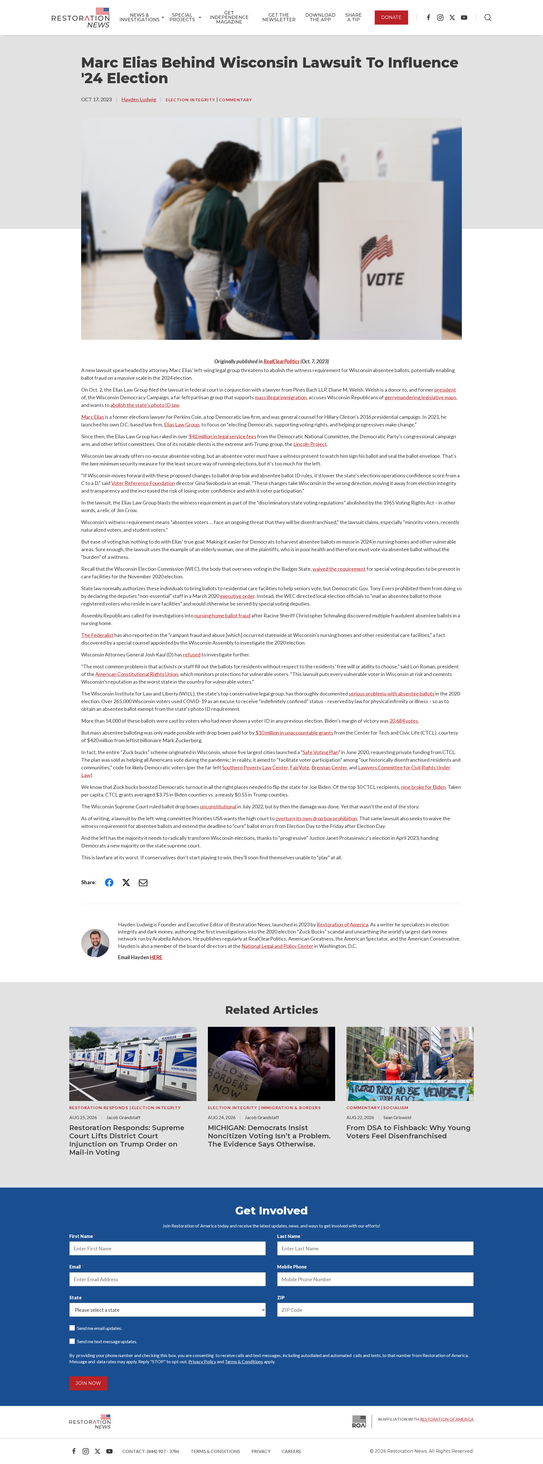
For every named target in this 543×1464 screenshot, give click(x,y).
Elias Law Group (181, 424)
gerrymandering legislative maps (420, 397)
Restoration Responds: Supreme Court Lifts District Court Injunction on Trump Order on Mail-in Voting (126, 1140)
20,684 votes (403, 721)
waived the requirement (339, 569)
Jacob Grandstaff (123, 1117)
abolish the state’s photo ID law (144, 405)
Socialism (395, 1107)
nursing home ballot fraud (222, 615)
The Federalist (97, 635)
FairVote (299, 767)
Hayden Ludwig (138, 99)
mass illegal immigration (281, 397)
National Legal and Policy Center (277, 946)
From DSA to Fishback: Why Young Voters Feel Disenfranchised (408, 1132)
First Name (81, 1236)
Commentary (235, 99)
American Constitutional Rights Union (136, 674)
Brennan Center (329, 767)
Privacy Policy (202, 1361)
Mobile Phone (292, 1266)
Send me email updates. (99, 1328)
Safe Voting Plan (320, 752)
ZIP (281, 1297)
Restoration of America (342, 924)
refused (192, 654)
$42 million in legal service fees (222, 436)
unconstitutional (218, 806)
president (445, 390)
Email (75, 1266)
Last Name (288, 1236)
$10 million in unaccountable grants (294, 732)
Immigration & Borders (291, 1107)
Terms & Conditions (244, 1361)
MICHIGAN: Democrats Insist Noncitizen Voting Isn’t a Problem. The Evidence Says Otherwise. (269, 1136)
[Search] (487, 17)
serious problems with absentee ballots (391, 693)
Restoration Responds (99, 1107)
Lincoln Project (310, 444)
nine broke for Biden (423, 787)
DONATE (391, 17)
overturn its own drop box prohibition (316, 818)
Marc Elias (92, 417)
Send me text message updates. (107, 1341)
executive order (237, 596)
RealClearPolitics (281, 361)
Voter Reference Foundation (143, 483)
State (75, 1297)
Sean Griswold (397, 1117)
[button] (139, 17)
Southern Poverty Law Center (255, 767)
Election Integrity (191, 99)
